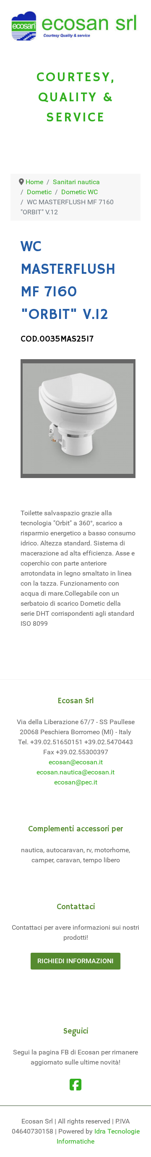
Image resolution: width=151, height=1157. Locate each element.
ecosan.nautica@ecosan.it (75, 772)
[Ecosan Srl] (75, 25)
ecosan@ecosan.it (76, 762)
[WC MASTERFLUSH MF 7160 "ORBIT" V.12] (78, 418)
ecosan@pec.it (75, 782)
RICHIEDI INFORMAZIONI (75, 961)
